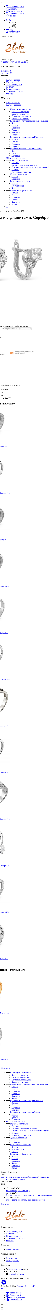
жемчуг (23, 1179)
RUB (8, 20)
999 (2, 1177)
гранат (4, 1179)
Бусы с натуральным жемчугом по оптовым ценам (29, 1195)
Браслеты (16, 132)
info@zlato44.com (22, 62)
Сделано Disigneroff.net (27, 1286)
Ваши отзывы (12, 1249)
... (7, 207)
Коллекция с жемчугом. (20, 109)
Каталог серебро (13, 82)
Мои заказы (11, 1258)
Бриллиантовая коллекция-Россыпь (26, 149)
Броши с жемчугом (20, 118)
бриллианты (43, 1177)
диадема (15, 1179)
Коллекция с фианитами (21, 190)
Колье (14, 204)
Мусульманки (18, 186)
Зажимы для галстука (21, 172)
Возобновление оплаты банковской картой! (25, 1200)
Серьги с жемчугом (20, 114)
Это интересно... (15, 11)
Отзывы (12, 16)
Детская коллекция (18, 174)
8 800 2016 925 (7, 62)
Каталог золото (13, 80)
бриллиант (33, 1177)
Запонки (15, 169)
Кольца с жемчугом (20, 111)
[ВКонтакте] (4, 1282)
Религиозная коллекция (20, 181)
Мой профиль (12, 1260)
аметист (24, 1177)
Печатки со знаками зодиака (24, 165)
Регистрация (14, 32)
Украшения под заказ (17, 13)
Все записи (6, 1204)
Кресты (15, 183)
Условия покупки (16, 6)
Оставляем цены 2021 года (18, 1190)
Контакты (12, 9)
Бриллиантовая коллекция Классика (26, 137)
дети (9, 1179)
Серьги (15, 125)
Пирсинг (16, 130)
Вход (10, 29)
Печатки (15, 163)
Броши (15, 135)
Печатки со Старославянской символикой (30, 167)
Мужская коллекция (19, 160)
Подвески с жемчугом (21, 116)
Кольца (15, 123)
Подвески (16, 128)
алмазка (16, 1177)
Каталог (6, 1068)
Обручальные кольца (15, 158)
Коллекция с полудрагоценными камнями (29, 121)
